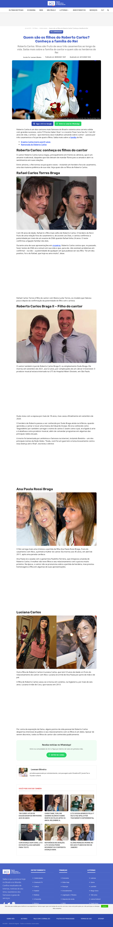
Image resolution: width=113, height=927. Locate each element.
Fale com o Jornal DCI (42, 918)
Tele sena (94, 895)
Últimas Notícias (16, 10)
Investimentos (79, 10)
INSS (41, 10)
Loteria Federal (95, 899)
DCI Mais (35, 28)
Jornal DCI (28, 28)
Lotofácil (93, 886)
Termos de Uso (86, 918)
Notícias (36, 895)
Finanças (65, 886)
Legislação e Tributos (69, 895)
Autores (24, 918)
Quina (93, 882)
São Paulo (51, 10)
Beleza (36, 903)
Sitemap (101, 918)
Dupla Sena (94, 903)
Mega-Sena (94, 891)
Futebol (36, 891)
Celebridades (43, 28)
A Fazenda (37, 899)
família (73, 137)
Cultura (36, 886)
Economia (31, 10)
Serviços (93, 10)
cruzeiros (56, 245)
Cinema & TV (38, 882)
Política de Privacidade (65, 918)
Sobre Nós (10, 918)
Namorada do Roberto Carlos (34, 144)
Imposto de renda (68, 899)
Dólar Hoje (65, 882)
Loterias (63, 10)
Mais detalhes (57, 908)
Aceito (104, 906)
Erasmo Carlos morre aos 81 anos (36, 142)
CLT (102, 10)
